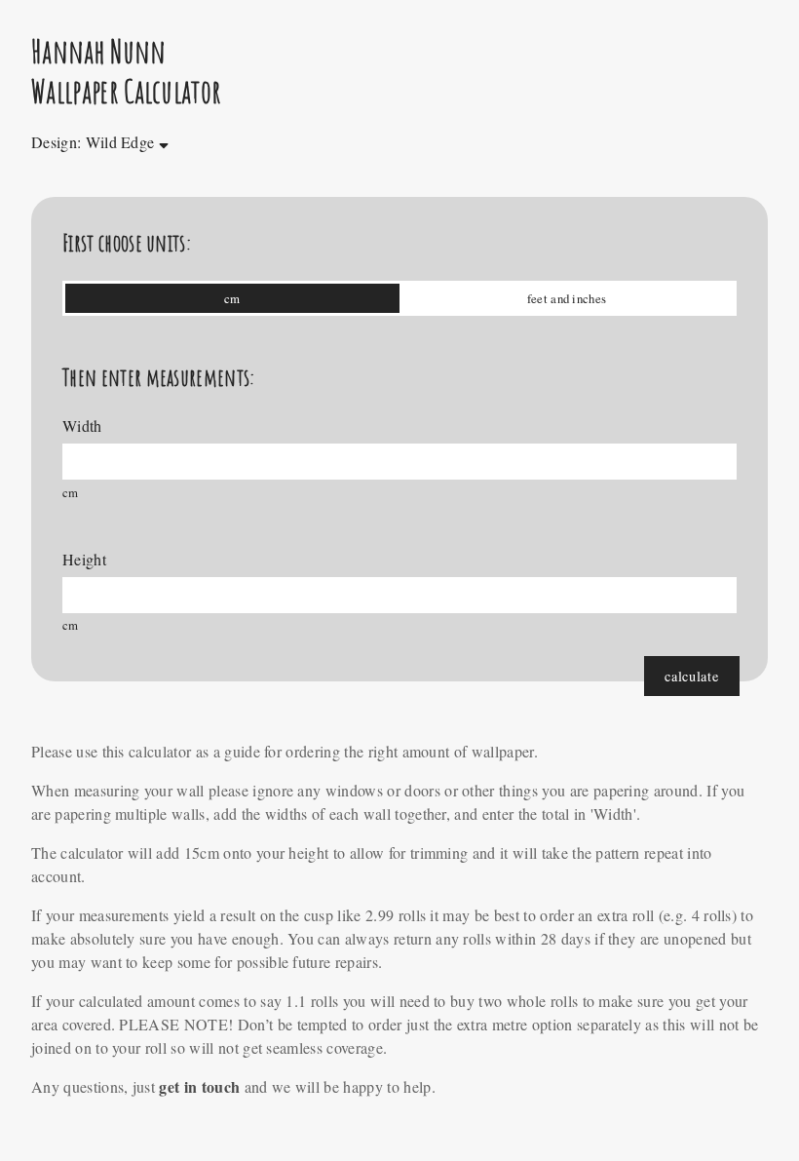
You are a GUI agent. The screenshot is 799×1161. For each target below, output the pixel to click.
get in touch (199, 1086)
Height (84, 559)
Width (82, 425)
